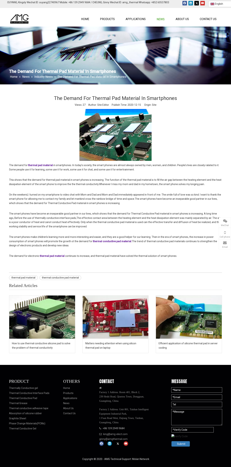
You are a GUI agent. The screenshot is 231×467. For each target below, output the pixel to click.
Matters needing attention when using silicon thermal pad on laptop (110, 345)
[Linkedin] (190, 3)
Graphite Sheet (17, 418)
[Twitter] (196, 3)
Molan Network (140, 459)
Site (154, 104)
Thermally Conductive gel (23, 388)
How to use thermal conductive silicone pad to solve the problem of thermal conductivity (41, 345)
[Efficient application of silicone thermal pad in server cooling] (189, 317)
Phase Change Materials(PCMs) (27, 423)
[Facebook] (184, 3)
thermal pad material (23, 277)
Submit (181, 443)
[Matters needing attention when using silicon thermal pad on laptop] (116, 317)
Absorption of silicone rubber (25, 413)
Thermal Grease (18, 403)
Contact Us (69, 413)
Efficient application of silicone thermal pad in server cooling (188, 345)
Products (68, 393)
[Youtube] (202, 3)
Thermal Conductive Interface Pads (29, 393)
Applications (70, 398)
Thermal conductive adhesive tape (28, 408)
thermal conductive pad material (60, 277)
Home (66, 388)
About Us (68, 408)
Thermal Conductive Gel (22, 428)
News (66, 403)
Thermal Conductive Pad (23, 398)
